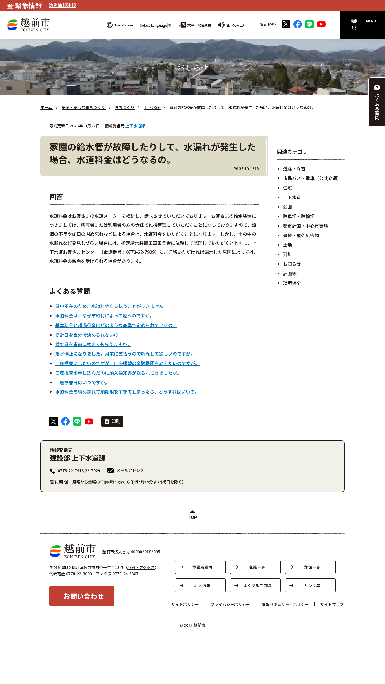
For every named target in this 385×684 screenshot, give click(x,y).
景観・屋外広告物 (301, 235)
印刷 (115, 421)
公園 (287, 206)
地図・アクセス (141, 567)
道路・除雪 (294, 168)
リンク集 (312, 585)
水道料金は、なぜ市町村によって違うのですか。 (104, 315)
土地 (287, 244)
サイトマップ (332, 604)
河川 (287, 254)
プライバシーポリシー (230, 604)
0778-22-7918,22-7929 (79, 470)
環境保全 (292, 282)
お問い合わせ (83, 596)
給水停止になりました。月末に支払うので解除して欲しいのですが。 (125, 353)
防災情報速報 (62, 5)
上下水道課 (135, 125)
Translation (123, 25)
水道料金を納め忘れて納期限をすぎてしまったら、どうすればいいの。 (127, 391)
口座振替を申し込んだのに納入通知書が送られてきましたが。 (118, 372)
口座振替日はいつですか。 (82, 382)
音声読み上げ (236, 25)
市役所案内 (202, 567)
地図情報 (202, 585)
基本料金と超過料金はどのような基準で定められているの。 (116, 325)
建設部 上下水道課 (77, 458)
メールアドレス (130, 470)
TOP (192, 517)
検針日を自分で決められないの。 (89, 334)
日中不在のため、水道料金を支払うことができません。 (111, 306)
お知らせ (292, 263)
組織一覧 (257, 567)
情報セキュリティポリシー (285, 604)
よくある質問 (377, 106)
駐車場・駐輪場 (299, 216)
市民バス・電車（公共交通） (312, 178)
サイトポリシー (185, 604)
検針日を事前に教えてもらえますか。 (93, 344)
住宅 (287, 187)
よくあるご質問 (257, 585)
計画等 (290, 273)
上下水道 (292, 197)
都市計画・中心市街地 (305, 225)
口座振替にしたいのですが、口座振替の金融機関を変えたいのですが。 (127, 363)
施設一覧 (312, 567)
